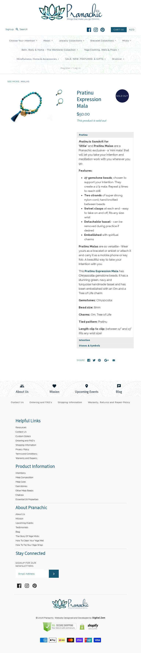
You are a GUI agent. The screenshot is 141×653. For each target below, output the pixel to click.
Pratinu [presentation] (83, 134)
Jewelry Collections (71, 40)
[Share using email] (113, 360)
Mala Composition (24, 477)
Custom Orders (23, 436)
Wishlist (118, 59)
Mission (19, 518)
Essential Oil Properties (27, 499)
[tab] (105, 135)
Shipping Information (70, 402)
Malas (48, 40)
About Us (20, 514)
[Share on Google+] (106, 360)
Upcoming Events (24, 523)
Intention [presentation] (84, 340)
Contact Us (17, 402)
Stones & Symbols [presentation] (89, 345)
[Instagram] (96, 30)
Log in (77, 68)
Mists (126, 40)
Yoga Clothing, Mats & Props (101, 50)
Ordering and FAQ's (41, 402)
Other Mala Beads (24, 490)
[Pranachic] (70, 6)
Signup (10, 29)
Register (65, 68)
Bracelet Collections (103, 40)
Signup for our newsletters (26, 564)
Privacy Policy (22, 449)
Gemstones (21, 486)
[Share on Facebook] (88, 360)
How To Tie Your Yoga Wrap (29, 545)
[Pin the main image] (99, 360)
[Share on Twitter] (94, 360)
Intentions (21, 473)
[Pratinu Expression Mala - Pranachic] (30, 91)
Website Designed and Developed (72, 618)
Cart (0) (119, 29)
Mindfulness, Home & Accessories (38, 59)
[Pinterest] (102, 30)
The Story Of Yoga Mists (27, 536)
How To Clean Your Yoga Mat (30, 540)
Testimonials (22, 527)
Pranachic (49, 618)
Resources (21, 427)
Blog (18, 531)
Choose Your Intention (23, 40)
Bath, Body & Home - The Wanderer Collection (50, 50)
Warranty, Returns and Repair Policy (109, 402)
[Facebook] (89, 30)
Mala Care (21, 482)
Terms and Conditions (26, 453)
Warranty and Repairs (26, 458)
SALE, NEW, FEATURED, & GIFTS (85, 59)
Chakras (20, 495)
